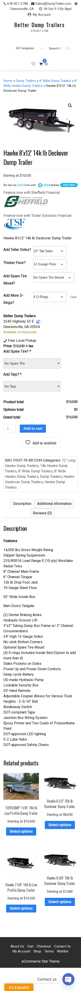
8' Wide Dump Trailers (55, 81)
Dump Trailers (26, 81)
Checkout (44, 946)
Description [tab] (22, 503)
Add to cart (32, 428)
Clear (73, 297)
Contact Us (62, 946)
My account (21, 951)
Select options (21, 831)
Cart (30, 946)
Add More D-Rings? (13, 299)
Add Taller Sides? (17, 249)
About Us (17, 946)
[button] (70, 106)
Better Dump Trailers (39, 25)
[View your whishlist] (34, 64)
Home (7, 81)
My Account (42, 15)
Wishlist (62, 951)
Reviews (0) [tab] (42, 513)
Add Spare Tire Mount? (15, 279)
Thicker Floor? (14, 263)
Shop (37, 951)
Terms (49, 951)
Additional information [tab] (54, 503)
